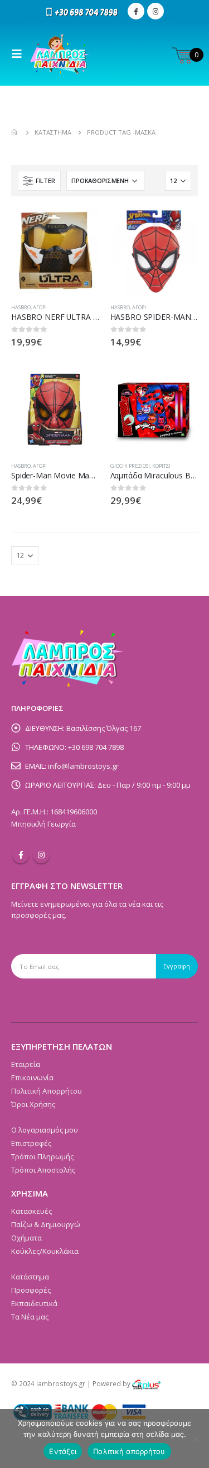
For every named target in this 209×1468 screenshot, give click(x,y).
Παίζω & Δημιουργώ (45, 1224)
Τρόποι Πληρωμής (42, 1156)
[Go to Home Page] (15, 132)
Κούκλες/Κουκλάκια (45, 1251)
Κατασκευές (31, 1211)
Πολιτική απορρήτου (129, 1451)
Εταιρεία (25, 1064)
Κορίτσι (161, 465)
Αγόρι (40, 307)
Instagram (41, 855)
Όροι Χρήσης (33, 1104)
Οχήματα (26, 1238)
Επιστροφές (31, 1143)
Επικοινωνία (32, 1077)
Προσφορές (31, 1290)
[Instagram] (155, 11)
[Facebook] (136, 11)
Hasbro (21, 307)
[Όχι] (195, 1438)
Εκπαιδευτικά (34, 1303)
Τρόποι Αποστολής (43, 1170)
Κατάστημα (30, 1277)
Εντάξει (62, 1451)
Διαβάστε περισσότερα (81, 226)
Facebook (20, 855)
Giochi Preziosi (130, 465)
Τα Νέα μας (29, 1317)
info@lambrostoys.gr (83, 766)
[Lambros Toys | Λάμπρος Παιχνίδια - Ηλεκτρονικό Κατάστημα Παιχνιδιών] (60, 54)
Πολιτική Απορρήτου (46, 1091)
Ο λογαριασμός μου (44, 1130)
